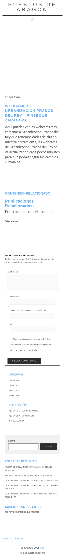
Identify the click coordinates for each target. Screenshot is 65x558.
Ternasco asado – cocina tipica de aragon (28, 475)
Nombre (14, 297)
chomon (14, 221)
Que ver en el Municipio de (23, 411)
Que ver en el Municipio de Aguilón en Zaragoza (31, 480)
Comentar (13, 272)
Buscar (11, 441)
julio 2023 (14, 380)
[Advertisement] (32, 58)
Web (12, 324)
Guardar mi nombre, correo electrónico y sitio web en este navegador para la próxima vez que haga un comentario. (31, 345)
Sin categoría (16, 421)
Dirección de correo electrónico (28, 310)
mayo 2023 (14, 390)
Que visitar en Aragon (21, 416)
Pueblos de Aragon (32, 7)
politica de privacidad (13, 539)
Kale (42, 548)
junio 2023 (14, 385)
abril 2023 (14, 395)
